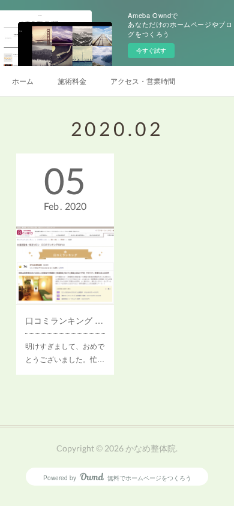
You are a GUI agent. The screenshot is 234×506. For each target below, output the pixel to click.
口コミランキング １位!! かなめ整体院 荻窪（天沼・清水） (64, 320)
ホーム (23, 81)
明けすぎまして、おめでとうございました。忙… (64, 352)
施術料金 (72, 81)
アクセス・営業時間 (142, 81)
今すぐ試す (151, 50)
